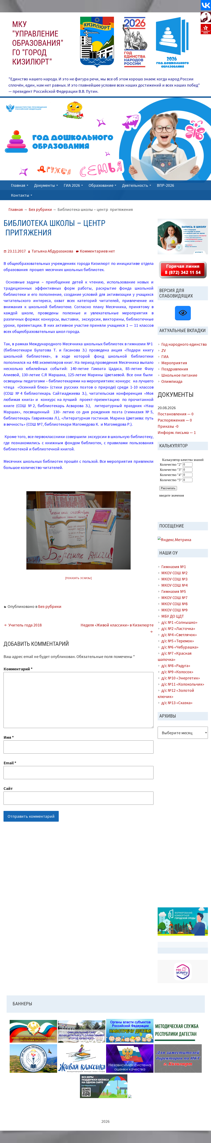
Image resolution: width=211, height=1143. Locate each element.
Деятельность (135, 185)
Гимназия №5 (173, 591)
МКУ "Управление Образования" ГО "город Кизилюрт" (37, 43)
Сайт (8, 788)
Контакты (20, 195)
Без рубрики (49, 606)
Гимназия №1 (173, 566)
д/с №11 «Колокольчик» (182, 684)
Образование (101, 185)
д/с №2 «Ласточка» (178, 628)
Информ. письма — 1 (177, 432)
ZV (163, 350)
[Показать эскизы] (78, 578)
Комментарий (18, 668)
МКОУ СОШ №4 (174, 585)
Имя (9, 737)
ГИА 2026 (72, 185)
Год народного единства (184, 344)
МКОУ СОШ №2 (174, 572)
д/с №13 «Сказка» (176, 702)
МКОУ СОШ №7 (174, 597)
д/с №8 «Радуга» (175, 665)
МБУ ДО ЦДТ (172, 616)
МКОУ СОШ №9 (174, 609)
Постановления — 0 (175, 413)
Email (10, 762)
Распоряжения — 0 (175, 420)
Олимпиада (171, 381)
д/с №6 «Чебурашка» (179, 647)
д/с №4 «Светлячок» (179, 634)
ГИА (165, 356)
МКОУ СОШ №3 (174, 578)
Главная (18, 185)
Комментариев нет (97, 251)
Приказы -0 (168, 426)
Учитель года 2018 (25, 624)
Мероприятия (174, 362)
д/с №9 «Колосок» (177, 671)
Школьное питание (179, 375)
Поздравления (174, 368)
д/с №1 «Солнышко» (179, 622)
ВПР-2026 (165, 185)
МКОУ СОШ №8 (174, 603)
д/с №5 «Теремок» (177, 640)
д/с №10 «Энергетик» (180, 677)
